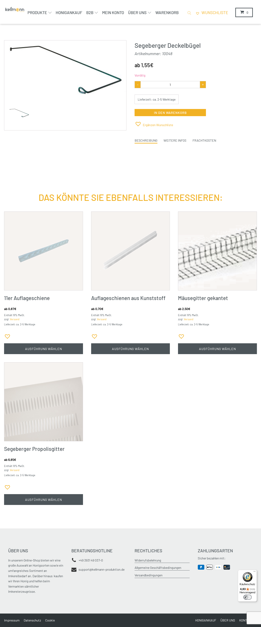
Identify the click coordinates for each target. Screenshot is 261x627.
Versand (14, 319)
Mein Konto (113, 12)
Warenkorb (167, 12)
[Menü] (254, 572)
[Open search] (188, 12)
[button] (154, 123)
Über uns (137, 12)
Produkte (37, 12)
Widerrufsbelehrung (148, 560)
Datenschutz (32, 620)
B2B (89, 12)
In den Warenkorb (170, 113)
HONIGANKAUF (205, 620)
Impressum (12, 620)
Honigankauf (69, 12)
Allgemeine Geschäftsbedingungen (158, 567)
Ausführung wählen (43, 349)
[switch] (247, 597)
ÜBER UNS (227, 620)
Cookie (50, 620)
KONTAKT (246, 620)
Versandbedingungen (149, 575)
